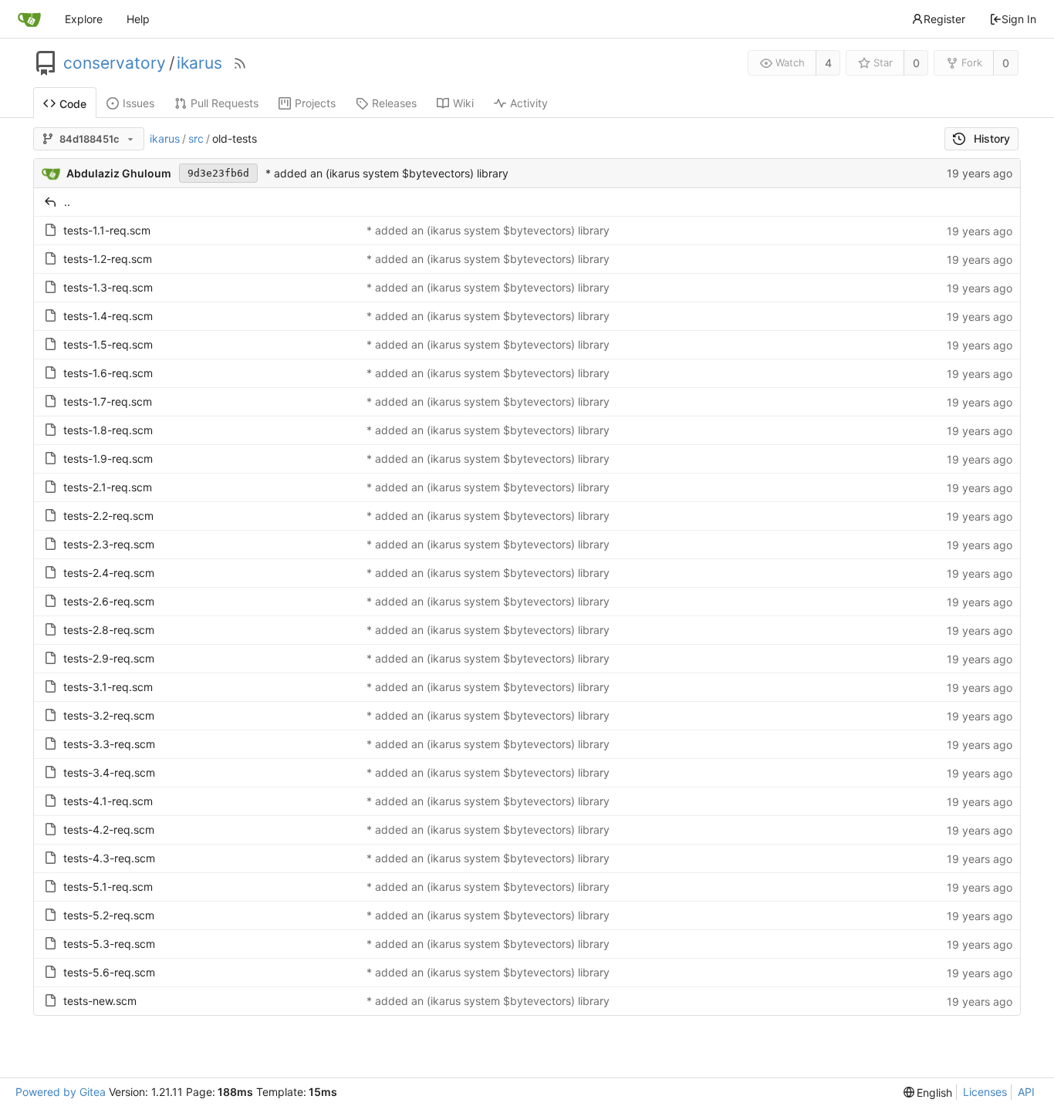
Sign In (1019, 18)
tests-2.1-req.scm (107, 487)
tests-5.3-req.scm (109, 943)
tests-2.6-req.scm (108, 601)
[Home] (29, 19)
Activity (529, 103)
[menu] (928, 1092)
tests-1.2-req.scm (107, 258)
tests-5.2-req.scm (108, 915)
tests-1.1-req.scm (106, 230)
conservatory (114, 63)
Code (72, 103)
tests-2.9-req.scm (108, 658)
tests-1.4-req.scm (108, 315)
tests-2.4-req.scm (108, 572)
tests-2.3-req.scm (108, 544)
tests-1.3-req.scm (108, 287)
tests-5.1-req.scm (108, 886)
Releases (394, 103)
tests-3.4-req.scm (109, 772)
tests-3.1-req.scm (108, 686)
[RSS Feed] (240, 63)
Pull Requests (224, 103)
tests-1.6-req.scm (108, 372)
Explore (84, 18)
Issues (138, 103)
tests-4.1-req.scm (108, 801)
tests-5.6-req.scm (109, 972)
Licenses (985, 1091)
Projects (315, 103)
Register (944, 18)
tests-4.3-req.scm (109, 858)
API (1026, 1091)
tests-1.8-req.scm (108, 430)
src (196, 138)
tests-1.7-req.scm (107, 401)
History (992, 138)
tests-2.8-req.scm (108, 629)
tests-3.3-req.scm (109, 743)
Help (138, 18)
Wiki (463, 103)
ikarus (199, 63)
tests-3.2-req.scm (108, 715)
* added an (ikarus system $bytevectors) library (386, 173)
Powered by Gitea (60, 1091)
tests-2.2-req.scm (108, 515)
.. (67, 201)
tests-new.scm (100, 1000)
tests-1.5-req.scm (108, 344)
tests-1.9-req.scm (108, 458)
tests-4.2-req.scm (108, 829)
